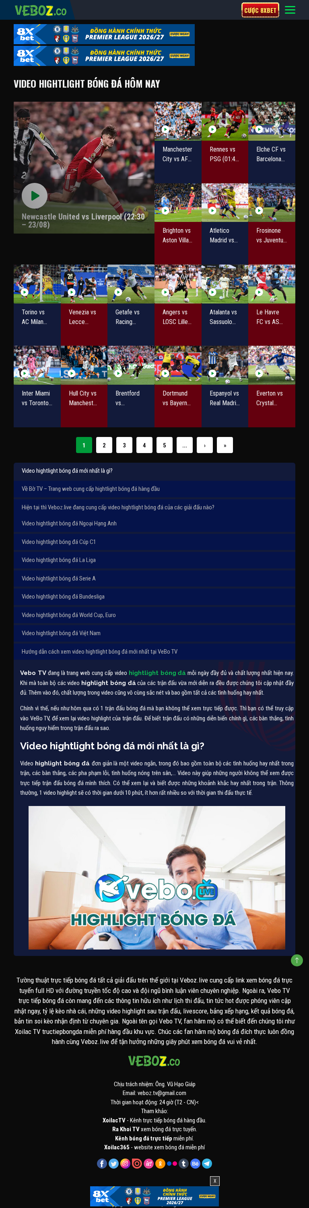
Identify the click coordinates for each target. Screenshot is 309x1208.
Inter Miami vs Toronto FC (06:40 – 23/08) (37, 399)
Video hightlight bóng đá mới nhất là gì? (67, 470)
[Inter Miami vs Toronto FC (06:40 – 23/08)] (37, 365)
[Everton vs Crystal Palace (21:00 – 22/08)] (271, 365)
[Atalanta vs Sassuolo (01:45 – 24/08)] (225, 284)
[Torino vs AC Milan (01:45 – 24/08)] (37, 284)
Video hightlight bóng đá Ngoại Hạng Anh (69, 523)
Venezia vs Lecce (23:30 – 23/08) (82, 317)
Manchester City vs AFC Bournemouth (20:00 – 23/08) (178, 155)
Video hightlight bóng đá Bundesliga (63, 596)
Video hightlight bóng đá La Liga (59, 560)
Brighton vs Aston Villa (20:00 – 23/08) (177, 236)
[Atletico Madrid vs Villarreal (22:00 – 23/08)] (225, 202)
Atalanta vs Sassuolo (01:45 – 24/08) (223, 317)
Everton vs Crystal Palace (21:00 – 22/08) (269, 399)
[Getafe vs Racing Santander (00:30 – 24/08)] (130, 284)
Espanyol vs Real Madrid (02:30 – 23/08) (224, 399)
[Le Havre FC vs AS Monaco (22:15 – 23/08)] (271, 284)
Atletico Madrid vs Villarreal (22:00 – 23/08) (222, 236)
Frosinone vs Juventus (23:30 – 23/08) (271, 236)
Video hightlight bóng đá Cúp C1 (59, 542)
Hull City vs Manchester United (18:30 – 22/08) (84, 399)
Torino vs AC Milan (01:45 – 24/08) (33, 317)
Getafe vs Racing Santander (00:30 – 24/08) (128, 317)
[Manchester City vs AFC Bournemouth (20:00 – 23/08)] (178, 121)
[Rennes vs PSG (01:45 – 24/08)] (225, 121)
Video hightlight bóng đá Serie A (59, 578)
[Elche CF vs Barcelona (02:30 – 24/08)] (271, 121)
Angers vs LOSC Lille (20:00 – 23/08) (175, 317)
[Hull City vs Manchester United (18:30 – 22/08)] (84, 365)
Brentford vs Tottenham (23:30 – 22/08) (128, 399)
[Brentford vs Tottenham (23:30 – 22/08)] (130, 365)
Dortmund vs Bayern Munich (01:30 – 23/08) (175, 399)
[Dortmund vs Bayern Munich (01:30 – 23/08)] (178, 365)
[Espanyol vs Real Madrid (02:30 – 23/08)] (225, 365)
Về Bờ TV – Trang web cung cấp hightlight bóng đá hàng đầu (91, 488)
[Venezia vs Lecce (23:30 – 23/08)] (84, 284)
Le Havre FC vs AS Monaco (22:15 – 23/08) (267, 317)
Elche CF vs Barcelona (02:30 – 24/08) (271, 155)
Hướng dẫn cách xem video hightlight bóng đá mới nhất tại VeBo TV (99, 651)
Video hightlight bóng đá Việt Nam (61, 633)
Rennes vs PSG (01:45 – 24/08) (224, 155)
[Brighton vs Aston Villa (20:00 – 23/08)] (178, 202)
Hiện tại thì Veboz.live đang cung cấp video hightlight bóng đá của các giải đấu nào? (118, 507)
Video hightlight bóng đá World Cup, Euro (69, 615)
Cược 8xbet (260, 10)
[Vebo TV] (41, 9)
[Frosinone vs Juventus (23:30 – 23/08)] (271, 202)
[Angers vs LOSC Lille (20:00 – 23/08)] (178, 284)
